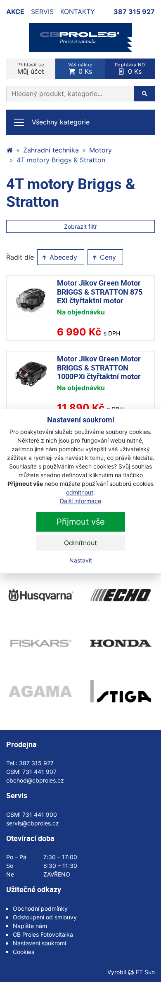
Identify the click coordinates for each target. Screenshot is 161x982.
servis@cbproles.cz (32, 823)
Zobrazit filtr (80, 226)
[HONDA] (121, 643)
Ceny (107, 257)
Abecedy (62, 257)
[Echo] (121, 595)
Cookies (23, 951)
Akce (15, 11)
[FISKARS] (40, 643)
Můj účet (30, 68)
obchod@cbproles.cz (35, 780)
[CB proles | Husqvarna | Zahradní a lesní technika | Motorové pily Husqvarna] (9, 150)
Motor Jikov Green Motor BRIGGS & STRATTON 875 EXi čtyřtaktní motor (99, 291)
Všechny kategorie (61, 122)
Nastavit (80, 560)
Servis (42, 11)
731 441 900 (39, 814)
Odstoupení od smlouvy (45, 917)
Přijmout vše (81, 522)
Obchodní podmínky (40, 908)
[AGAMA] (40, 691)
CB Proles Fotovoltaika (43, 934)
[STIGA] (121, 691)
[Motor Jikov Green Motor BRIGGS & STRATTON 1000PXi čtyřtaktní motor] (30, 374)
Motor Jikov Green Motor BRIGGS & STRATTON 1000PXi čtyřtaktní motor (99, 367)
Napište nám (30, 925)
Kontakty (77, 11)
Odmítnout (80, 543)
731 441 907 (39, 771)
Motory (100, 150)
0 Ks (80, 68)
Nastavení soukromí (39, 943)
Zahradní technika (51, 150)
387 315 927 (134, 11)
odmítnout (79, 492)
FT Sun (145, 971)
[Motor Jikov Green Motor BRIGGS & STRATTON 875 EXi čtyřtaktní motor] (30, 298)
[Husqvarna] (40, 595)
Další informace (80, 500)
